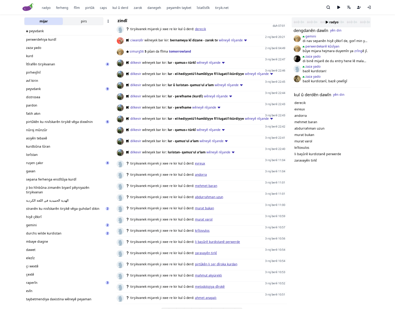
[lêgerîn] (328, 7)
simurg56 (137, 51)
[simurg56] (297, 38)
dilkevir (135, 62)
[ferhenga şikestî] (297, 58)
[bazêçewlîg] (297, 79)
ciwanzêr (137, 40)
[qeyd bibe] (359, 7)
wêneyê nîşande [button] (231, 40)
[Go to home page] (28, 7)
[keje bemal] (297, 68)
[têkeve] (369, 7)
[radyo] (338, 7)
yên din (336, 30)
